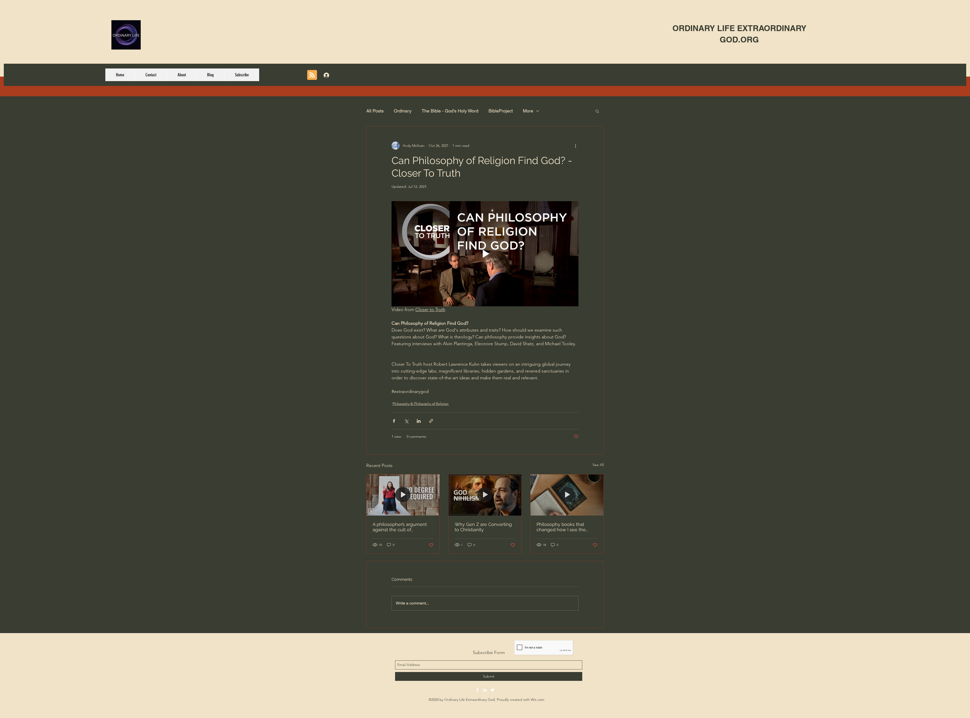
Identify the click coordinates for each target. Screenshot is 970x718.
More (528, 110)
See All (598, 464)
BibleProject (501, 110)
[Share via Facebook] (394, 421)
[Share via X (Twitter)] (406, 421)
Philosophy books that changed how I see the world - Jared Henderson (563, 527)
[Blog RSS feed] (312, 75)
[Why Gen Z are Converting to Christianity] (485, 494)
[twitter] (492, 689)
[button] (597, 111)
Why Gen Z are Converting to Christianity (483, 527)
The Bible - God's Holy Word (450, 110)
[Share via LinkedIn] (418, 421)
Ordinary (402, 110)
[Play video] (485, 253)
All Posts (375, 110)
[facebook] (477, 689)
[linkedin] (485, 689)
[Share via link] (431, 421)
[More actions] (575, 146)
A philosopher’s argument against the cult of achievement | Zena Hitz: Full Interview (400, 527)
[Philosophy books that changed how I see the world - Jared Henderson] (566, 494)
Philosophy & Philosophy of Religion (421, 403)
